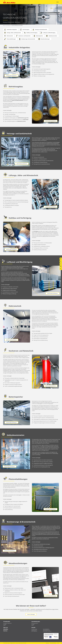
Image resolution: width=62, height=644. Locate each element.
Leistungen (4, 624)
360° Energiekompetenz (34, 623)
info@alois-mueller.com (48, 631)
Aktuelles (5, 629)
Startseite (4, 25)
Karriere (5, 630)
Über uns (5, 627)
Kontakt (4, 625)
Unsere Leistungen (31, 614)
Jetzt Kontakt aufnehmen (11, 75)
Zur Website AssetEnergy (51, 595)
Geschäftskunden (8, 25)
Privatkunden (6, 621)
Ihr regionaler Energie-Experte (7, 623)
